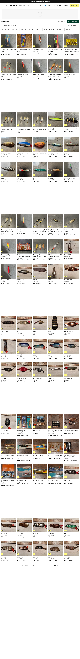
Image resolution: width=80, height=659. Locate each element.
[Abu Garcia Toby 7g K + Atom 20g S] (24, 421)
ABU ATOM (67, 480)
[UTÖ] (55, 271)
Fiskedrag (6, 25)
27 (49, 565)
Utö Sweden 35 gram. (22, 153)
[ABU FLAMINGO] (55, 346)
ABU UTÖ (3, 355)
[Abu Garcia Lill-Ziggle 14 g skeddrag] (55, 41)
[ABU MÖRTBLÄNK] (71, 323)
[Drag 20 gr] (24, 169)
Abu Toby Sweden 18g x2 (8, 455)
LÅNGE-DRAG (4, 331)
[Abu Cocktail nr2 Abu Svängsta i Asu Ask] (71, 446)
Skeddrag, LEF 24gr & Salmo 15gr (8, 75)
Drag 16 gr (4, 178)
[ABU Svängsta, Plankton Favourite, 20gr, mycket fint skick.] (40, 119)
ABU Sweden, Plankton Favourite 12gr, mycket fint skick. (24, 128)
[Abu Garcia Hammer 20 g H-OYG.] (24, 41)
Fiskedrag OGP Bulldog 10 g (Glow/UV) (8, 50)
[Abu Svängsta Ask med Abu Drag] (8, 471)
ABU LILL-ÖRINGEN (21, 378)
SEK (49, 5)
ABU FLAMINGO (52, 355)
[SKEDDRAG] (40, 271)
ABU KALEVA (4, 430)
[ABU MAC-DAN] (71, 369)
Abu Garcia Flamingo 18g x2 (71, 430)
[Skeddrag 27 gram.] (8, 144)
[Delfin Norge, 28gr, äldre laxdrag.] (71, 221)
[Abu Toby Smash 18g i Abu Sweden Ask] (55, 421)
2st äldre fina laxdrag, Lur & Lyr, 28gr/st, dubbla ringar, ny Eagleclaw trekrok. (40, 230)
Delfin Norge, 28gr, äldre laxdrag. (70, 230)
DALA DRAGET (68, 280)
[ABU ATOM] (71, 471)
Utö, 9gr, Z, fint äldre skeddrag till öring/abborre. (55, 230)
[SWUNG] (40, 323)
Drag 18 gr (67, 153)
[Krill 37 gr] (40, 169)
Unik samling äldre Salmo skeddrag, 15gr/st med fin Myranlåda (71, 50)
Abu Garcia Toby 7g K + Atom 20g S (23, 431)
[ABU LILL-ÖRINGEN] (24, 369)
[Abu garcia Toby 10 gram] (8, 271)
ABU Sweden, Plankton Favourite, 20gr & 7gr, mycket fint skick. (7, 128)
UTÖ (49, 280)
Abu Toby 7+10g (21, 480)
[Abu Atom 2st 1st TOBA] (40, 421)
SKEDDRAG (36, 280)
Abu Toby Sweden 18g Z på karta (24, 456)
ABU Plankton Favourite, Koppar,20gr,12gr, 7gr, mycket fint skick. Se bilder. (55, 75)
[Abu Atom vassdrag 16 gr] (71, 119)
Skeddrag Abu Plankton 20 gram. (40, 153)
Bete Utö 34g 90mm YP (39, 480)
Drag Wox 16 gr (52, 178)
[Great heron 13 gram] (40, 41)
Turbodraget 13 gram (22, 74)
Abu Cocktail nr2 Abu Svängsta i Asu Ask (69, 456)
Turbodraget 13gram (6, 255)
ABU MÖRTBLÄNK (69, 331)
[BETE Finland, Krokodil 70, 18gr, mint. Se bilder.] (55, 246)
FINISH (50, 331)
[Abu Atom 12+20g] (55, 471)
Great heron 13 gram (38, 49)
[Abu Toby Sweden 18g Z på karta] (24, 446)
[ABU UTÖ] (8, 346)
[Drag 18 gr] (71, 144)
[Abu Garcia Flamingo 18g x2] (71, 421)
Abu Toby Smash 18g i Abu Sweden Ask (55, 431)
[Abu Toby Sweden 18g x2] (8, 446)
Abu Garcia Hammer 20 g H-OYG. (24, 50)
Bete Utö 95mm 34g (38, 455)
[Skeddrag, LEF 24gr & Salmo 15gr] (8, 66)
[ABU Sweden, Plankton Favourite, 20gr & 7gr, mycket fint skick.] (8, 119)
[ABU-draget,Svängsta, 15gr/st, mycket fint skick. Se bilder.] (40, 246)
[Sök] (36, 5)
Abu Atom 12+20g (53, 480)
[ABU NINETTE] (8, 369)
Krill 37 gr (35, 178)
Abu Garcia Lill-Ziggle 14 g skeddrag (55, 50)
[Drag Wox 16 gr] (55, 169)
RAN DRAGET (67, 255)
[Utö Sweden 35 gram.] (24, 144)
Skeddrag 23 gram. (53, 153)
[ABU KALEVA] (8, 421)
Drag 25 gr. (51, 128)
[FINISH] (55, 323)
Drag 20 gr (19, 178)
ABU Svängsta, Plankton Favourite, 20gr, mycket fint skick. (40, 128)
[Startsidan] (13, 5)
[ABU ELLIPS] (55, 369)
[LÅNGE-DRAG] (8, 323)
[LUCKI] (24, 323)
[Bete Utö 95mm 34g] (40, 446)
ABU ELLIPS (51, 378)
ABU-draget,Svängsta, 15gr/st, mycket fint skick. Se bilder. (39, 255)
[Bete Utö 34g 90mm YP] (40, 471)
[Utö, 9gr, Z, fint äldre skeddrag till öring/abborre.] (55, 221)
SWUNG (35, 331)
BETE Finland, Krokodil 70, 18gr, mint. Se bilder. (55, 255)
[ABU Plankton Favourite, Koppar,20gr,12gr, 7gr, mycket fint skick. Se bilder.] (55, 66)
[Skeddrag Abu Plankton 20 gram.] (40, 144)
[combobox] (28, 5)
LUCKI (18, 331)
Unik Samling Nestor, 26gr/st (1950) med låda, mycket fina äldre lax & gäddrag (23, 255)
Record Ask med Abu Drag (55, 455)
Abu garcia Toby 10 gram (7, 280)
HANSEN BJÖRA (21, 280)
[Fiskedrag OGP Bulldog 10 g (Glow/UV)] (8, 41)
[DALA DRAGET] (71, 271)
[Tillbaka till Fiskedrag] (2, 25)
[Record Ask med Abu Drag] (55, 446)
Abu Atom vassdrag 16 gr (70, 128)
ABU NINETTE (4, 378)
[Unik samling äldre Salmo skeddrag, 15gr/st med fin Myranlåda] (71, 41)
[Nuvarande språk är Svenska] (45, 5)
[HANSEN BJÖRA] (24, 271)
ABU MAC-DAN (68, 378)
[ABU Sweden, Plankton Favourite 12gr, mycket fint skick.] (24, 119)
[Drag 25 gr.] (55, 119)
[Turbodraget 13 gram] (24, 66)
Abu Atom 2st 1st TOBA (39, 430)
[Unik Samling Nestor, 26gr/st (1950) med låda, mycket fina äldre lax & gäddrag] (24, 246)
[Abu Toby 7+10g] (24, 471)
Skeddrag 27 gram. (6, 153)
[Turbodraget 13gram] (8, 246)
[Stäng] (78, 1)
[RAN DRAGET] (71, 246)
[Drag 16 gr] (8, 169)
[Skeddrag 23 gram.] (55, 144)
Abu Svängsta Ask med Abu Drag (8, 481)
